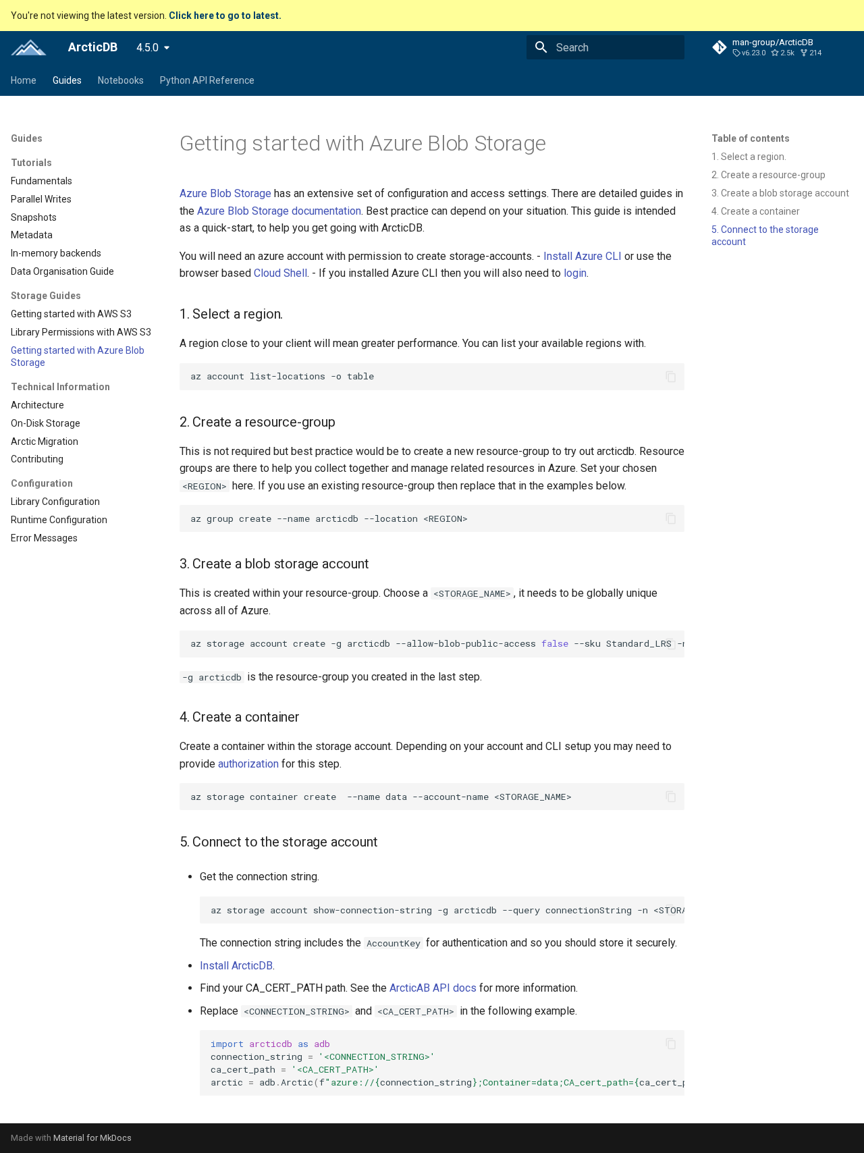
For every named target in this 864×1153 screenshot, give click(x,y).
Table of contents (750, 138)
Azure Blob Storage (225, 193)
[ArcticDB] (28, 47)
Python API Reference (207, 80)
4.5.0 (147, 47)
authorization (248, 763)
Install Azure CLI (582, 256)
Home (23, 80)
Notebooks (121, 80)
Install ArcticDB (236, 965)
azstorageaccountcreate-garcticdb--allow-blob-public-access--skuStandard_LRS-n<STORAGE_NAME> (437, 643)
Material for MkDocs (92, 1138)
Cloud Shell (280, 273)
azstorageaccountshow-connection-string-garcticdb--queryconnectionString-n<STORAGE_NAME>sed (447, 910)
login (575, 273)
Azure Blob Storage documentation (279, 211)
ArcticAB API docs (433, 988)
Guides (67, 80)
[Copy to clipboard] (671, 377)
